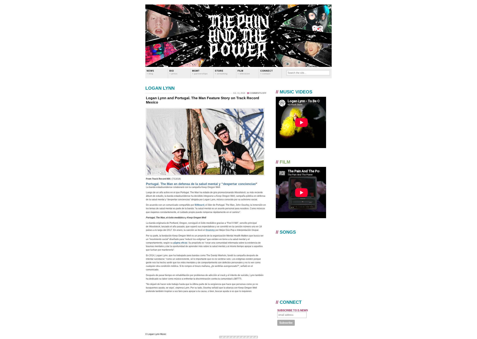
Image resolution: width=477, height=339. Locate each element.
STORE (221, 72)
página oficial (180, 242)
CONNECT (266, 72)
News (150, 72)
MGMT (200, 72)
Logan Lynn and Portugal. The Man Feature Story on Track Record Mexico (202, 100)
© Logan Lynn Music (155, 334)
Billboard (199, 205)
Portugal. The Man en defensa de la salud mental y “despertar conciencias (201, 184)
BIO (173, 72)
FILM (244, 72)
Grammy (210, 230)
